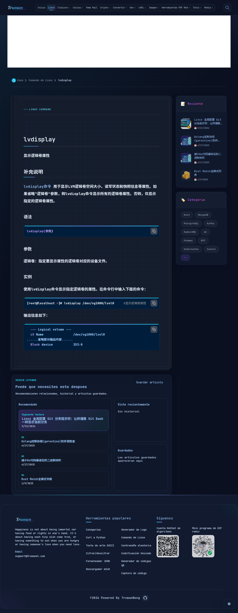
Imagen (153, 7)
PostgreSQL (191, 223)
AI (205, 232)
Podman (188, 240)
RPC (203, 240)
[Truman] (17, 7)
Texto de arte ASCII (100, 545)
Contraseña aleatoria (136, 545)
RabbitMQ (190, 232)
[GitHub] (145, 598)
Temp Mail (91, 7)
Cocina (77, 7)
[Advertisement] (119, 41)
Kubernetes (191, 249)
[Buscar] (227, 8)
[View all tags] (185, 257)
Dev (132, 7)
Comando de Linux (40, 80)
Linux (51, 7)
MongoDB (203, 214)
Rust (187, 214)
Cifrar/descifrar (98, 553)
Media (207, 7)
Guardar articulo (149, 382)
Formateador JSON (98, 561)
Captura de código (134, 573)
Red (186, 7)
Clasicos (62, 7)
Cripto (104, 7)
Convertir (119, 7)
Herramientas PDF (172, 7)
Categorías (93, 529)
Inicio (41, 7)
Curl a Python (95, 537)
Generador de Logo (134, 529)
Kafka (210, 223)
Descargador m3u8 (98, 569)
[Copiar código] (154, 231)
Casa (20, 80)
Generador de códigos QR (136, 563)
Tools (196, 7)
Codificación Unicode (136, 553)
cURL (141, 7)
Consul (211, 249)
